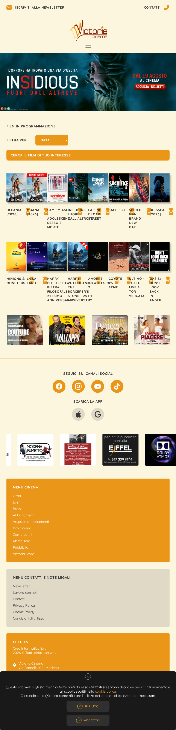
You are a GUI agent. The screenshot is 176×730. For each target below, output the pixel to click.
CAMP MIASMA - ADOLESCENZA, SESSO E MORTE (60, 218)
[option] (88, 82)
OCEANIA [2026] (14, 212)
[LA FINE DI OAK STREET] (107, 212)
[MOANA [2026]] (46, 212)
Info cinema (22, 528)
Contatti (19, 599)
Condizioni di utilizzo (28, 618)
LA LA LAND (31, 281)
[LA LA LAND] (45, 281)
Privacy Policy (24, 605)
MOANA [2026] (33, 212)
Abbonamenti (23, 515)
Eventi (17, 502)
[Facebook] (59, 387)
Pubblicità (20, 547)
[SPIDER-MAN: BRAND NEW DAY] (149, 212)
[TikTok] (117, 387)
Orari (17, 496)
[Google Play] (97, 415)
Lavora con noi (24, 592)
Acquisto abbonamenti (31, 521)
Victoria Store (23, 554)
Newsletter (21, 586)
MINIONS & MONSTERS (15, 281)
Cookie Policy (23, 612)
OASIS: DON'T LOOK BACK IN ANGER (155, 289)
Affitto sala (21, 541)
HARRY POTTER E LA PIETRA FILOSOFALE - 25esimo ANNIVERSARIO (60, 289)
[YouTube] (97, 387)
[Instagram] (78, 387)
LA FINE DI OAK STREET (94, 214)
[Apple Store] (78, 415)
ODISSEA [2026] (157, 212)
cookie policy (105, 691)
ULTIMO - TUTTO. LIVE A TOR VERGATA (137, 287)
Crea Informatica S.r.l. (29, 648)
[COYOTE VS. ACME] (128, 281)
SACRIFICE (117, 210)
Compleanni (22, 534)
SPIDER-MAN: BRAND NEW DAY (136, 218)
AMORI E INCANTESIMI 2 (99, 283)
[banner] (27, 330)
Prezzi (17, 509)
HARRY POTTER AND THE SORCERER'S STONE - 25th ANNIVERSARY (80, 289)
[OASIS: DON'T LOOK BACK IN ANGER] (168, 281)
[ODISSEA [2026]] (171, 212)
